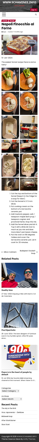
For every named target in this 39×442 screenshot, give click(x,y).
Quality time (7, 290)
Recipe (12, 21)
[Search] (35, 14)
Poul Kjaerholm (8, 330)
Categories (6, 388)
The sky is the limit (9, 408)
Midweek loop (7, 416)
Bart (4, 32)
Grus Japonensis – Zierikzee (13, 412)
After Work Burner (9, 420)
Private (5, 21)
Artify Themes (29, 439)
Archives (5, 396)
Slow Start (6, 424)
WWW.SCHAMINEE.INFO (19, 2)
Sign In (33, 10)
